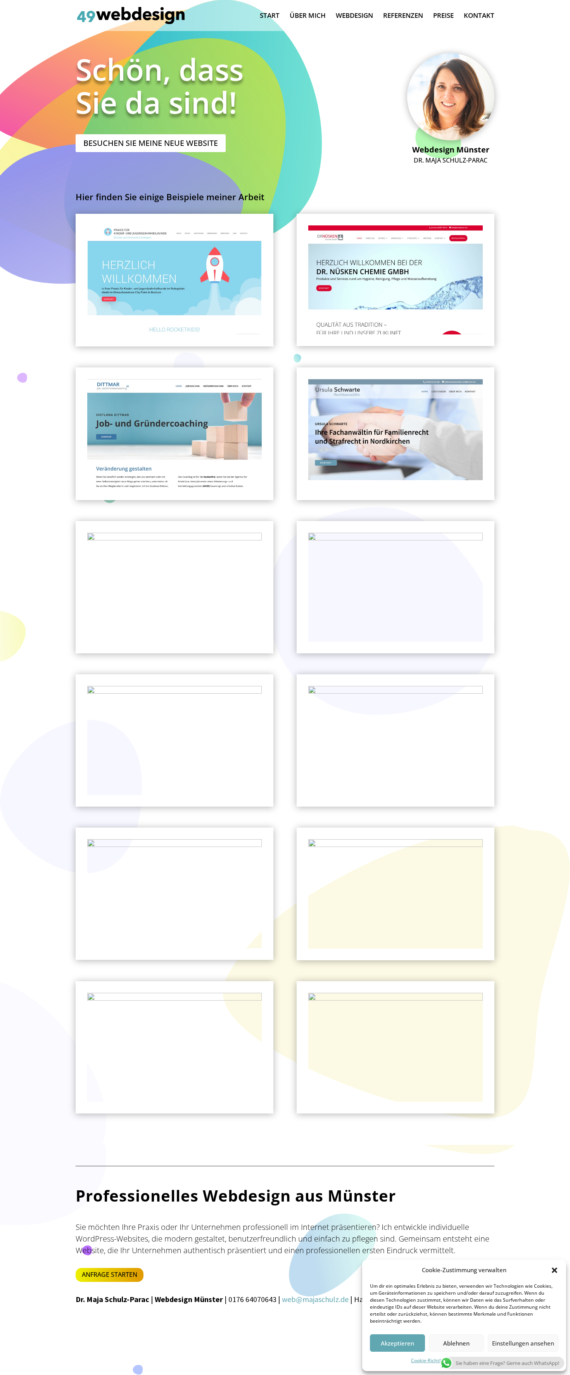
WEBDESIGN (354, 16)
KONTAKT (479, 16)
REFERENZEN (403, 16)
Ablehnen (456, 1343)
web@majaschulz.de (315, 1299)
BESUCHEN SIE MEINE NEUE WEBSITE (150, 143)
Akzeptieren (397, 1343)
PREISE (443, 16)
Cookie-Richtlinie (430, 1360)
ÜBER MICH (308, 16)
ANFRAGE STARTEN (109, 1274)
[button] (554, 1270)
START (270, 16)
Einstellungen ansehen (523, 1343)
